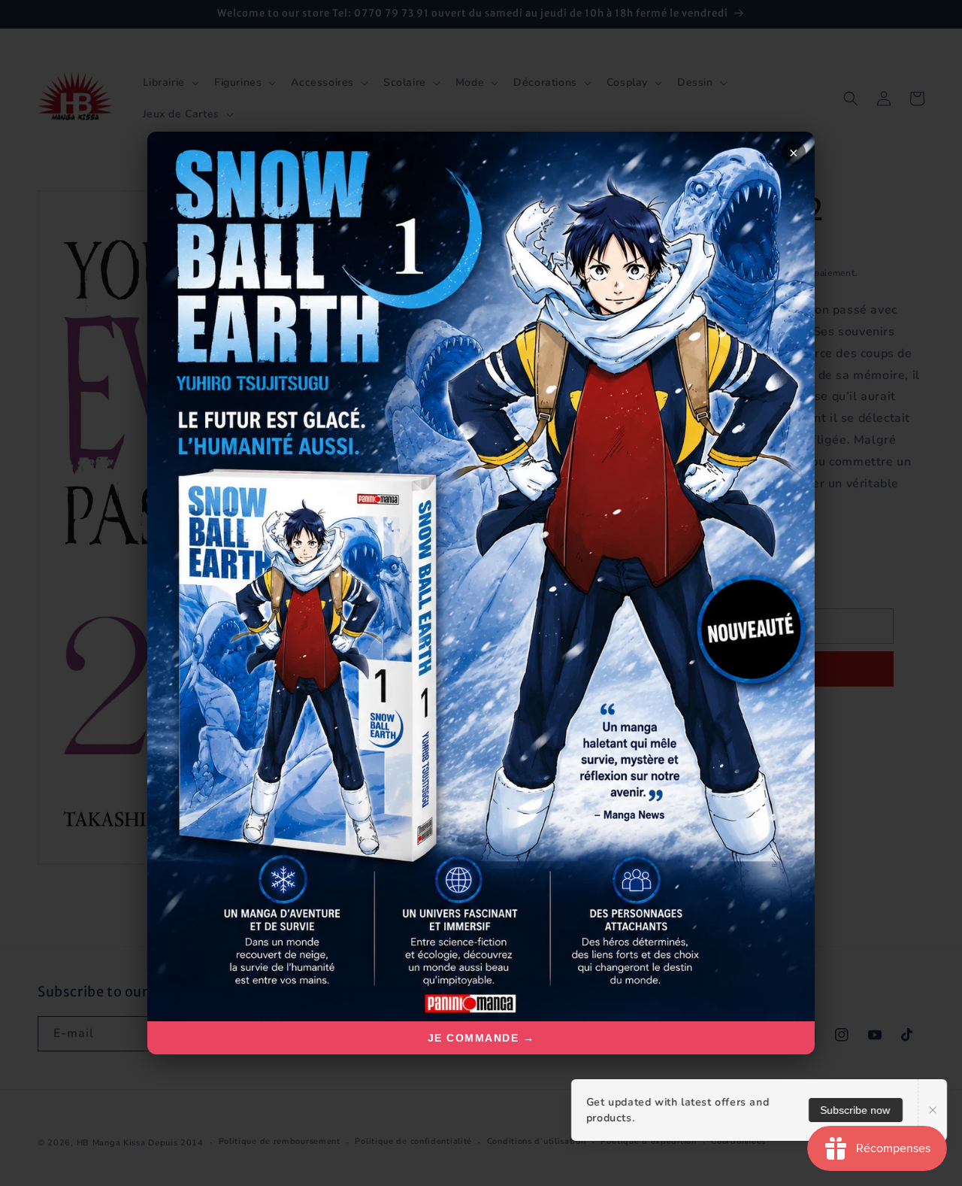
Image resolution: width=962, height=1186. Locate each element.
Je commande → (481, 1038)
